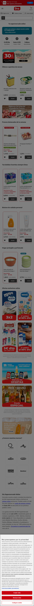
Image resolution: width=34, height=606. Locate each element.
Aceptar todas (17, 593)
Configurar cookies (17, 602)
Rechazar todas (17, 598)
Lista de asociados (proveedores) (10, 588)
